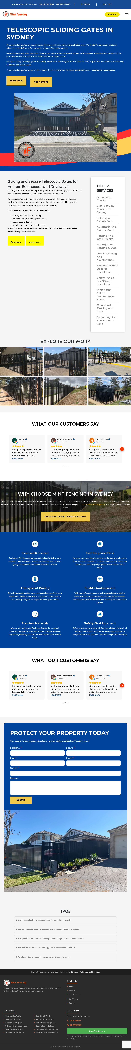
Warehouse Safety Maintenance (47, 1029)
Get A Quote (73, 999)
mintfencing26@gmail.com (80, 1016)
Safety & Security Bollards (45, 1026)
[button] (9, 449)
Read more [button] (17, 458)
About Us (72, 991)
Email (13, 758)
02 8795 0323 (63, 4)
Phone (69, 758)
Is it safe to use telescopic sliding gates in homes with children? (46, 948)
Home (71, 987)
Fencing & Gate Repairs (13, 1023)
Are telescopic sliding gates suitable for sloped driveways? (44, 920)
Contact (71, 1003)
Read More (16, 242)
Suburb (69, 748)
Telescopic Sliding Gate (13, 1019)
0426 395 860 (46, 4)
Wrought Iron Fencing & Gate (46, 1023)
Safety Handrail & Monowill (14, 1029)
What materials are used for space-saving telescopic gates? (44, 957)
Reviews (85, 4)
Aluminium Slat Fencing (13, 1016)
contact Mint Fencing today (93, 504)
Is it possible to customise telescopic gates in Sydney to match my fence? (50, 938)
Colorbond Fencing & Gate (14, 1033)
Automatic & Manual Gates (45, 1019)
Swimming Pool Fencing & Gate (47, 1033)
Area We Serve (74, 995)
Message (14, 778)
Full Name (15, 748)
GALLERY (107, 4)
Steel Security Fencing (43, 1016)
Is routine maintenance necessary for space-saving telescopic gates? (48, 929)
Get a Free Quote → (97, 1031)
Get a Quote (35, 242)
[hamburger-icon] (127, 14)
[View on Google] (14, 440)
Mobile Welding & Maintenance (16, 1026)
